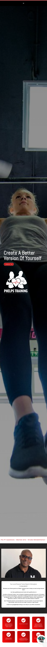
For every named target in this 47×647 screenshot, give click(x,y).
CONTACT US (8, 264)
